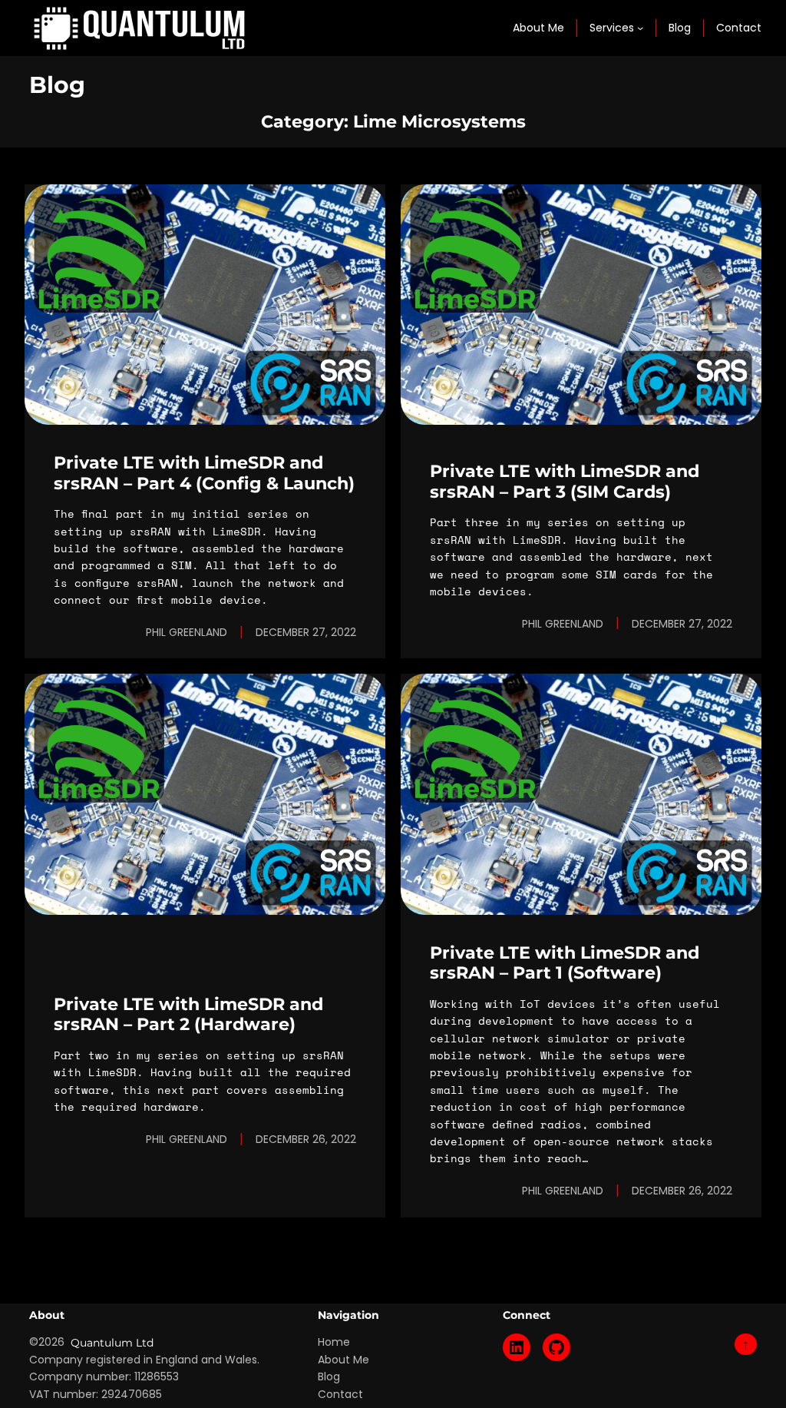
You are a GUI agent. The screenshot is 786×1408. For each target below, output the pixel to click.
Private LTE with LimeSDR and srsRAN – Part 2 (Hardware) (188, 1014)
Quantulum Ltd (112, 1343)
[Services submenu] (640, 28)
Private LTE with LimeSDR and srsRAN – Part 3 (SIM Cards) (564, 481)
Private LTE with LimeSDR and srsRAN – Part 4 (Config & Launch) (204, 472)
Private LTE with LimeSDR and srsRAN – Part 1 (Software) (564, 963)
